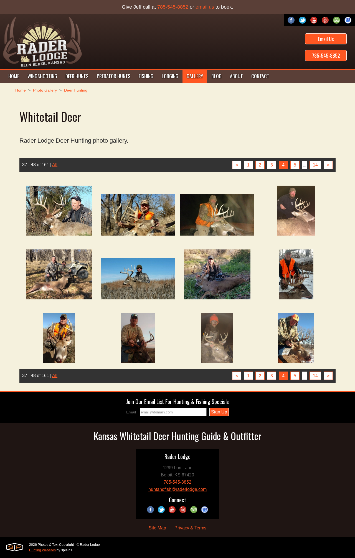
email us (205, 7)
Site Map (157, 528)
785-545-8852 (172, 7)
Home (20, 90)
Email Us (326, 38)
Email (131, 412)
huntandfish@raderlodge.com (177, 489)
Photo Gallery (45, 90)
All (54, 164)
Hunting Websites (42, 550)
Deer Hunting (75, 90)
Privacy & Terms (190, 528)
